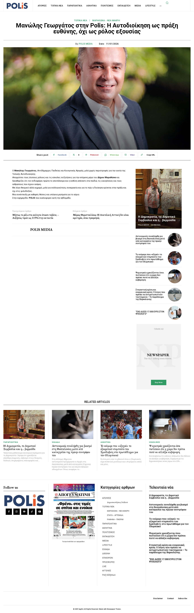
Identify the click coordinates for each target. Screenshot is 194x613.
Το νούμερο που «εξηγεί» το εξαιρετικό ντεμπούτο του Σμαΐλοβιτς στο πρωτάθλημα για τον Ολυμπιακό (149, 258)
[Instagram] (16, 512)
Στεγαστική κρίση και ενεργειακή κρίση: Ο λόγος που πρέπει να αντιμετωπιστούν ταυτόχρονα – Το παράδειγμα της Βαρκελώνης (150, 294)
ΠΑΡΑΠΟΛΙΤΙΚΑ (10, 442)
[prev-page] (172, 174)
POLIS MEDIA (86, 44)
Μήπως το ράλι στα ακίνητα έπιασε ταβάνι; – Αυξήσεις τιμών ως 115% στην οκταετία (35, 216)
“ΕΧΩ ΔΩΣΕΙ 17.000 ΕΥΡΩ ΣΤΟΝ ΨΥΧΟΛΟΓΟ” (150, 312)
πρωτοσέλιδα (68, 541)
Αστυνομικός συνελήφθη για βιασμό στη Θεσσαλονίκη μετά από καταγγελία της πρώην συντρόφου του (150, 239)
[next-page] (177, 174)
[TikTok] (32, 512)
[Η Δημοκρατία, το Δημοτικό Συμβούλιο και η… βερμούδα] (159, 199)
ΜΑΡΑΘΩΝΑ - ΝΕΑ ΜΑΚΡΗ (106, 20)
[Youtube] (39, 512)
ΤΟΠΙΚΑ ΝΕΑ (80, 20)
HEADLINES (154, 442)
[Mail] (24, 512)
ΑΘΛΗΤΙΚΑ (105, 442)
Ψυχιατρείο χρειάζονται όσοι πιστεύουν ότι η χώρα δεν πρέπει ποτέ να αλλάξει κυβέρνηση (150, 276)
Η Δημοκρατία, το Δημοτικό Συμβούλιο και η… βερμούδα (156, 218)
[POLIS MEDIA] (19, 230)
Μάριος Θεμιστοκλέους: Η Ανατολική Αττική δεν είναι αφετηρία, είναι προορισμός (101, 216)
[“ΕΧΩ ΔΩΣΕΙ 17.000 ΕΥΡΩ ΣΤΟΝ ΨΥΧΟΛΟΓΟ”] (175, 313)
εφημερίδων (81, 541)
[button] (167, 2)
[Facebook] (9, 512)
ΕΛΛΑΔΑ (56, 442)
